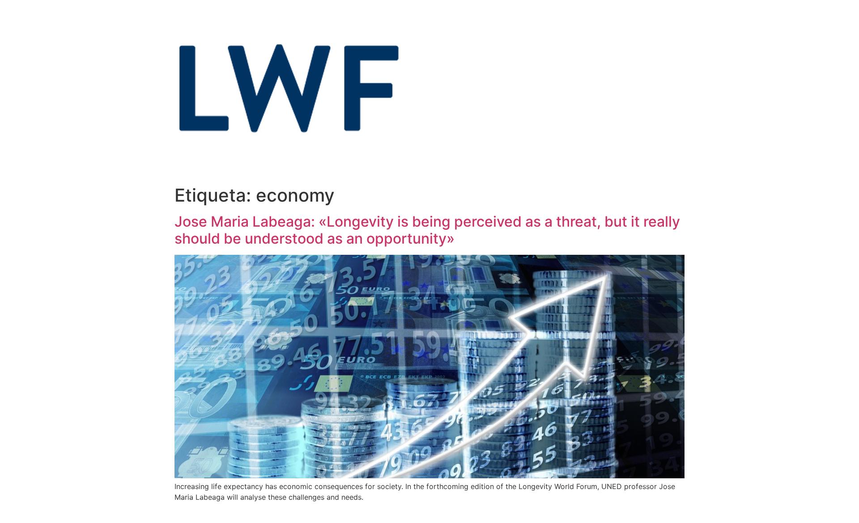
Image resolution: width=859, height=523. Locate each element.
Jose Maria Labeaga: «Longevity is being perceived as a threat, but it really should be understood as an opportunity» (427, 230)
